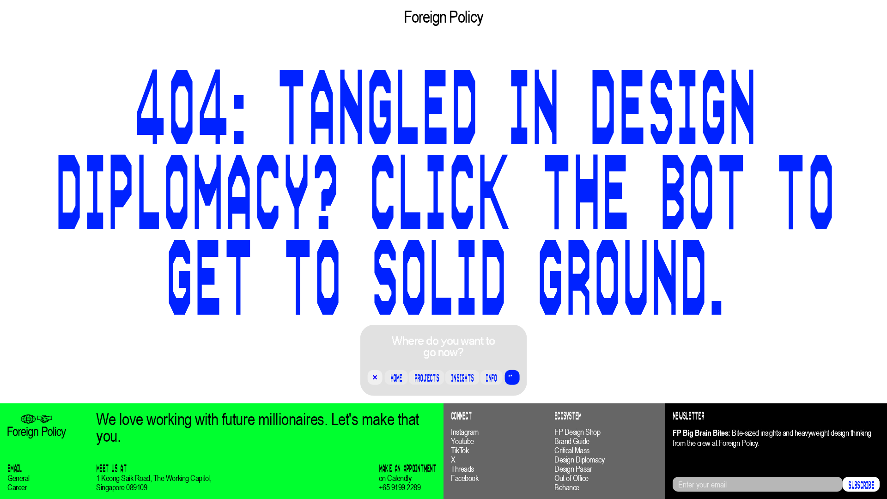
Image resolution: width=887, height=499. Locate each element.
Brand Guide (571, 441)
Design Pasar (573, 469)
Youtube (462, 441)
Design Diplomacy (579, 460)
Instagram (465, 432)
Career (17, 487)
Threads (462, 469)
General (18, 478)
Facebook (464, 478)
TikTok (459, 450)
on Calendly (395, 478)
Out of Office (571, 478)
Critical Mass (571, 450)
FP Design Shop (577, 432)
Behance (566, 487)
